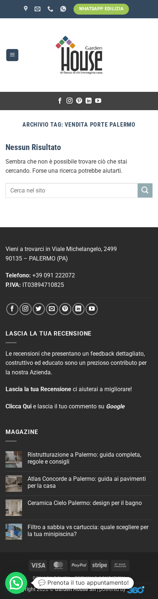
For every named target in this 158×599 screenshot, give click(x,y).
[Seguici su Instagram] (69, 101)
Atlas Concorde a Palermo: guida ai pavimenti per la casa (87, 482)
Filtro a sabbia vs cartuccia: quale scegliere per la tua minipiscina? (88, 531)
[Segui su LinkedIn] (88, 101)
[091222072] (51, 9)
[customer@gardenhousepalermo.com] (38, 9)
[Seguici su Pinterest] (79, 101)
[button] (12, 55)
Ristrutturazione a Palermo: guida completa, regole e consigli (84, 458)
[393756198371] (64, 9)
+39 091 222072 (53, 275)
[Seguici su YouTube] (98, 101)
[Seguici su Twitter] (39, 309)
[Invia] (145, 190)
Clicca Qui (19, 406)
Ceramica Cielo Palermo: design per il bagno (85, 502)
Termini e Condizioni (100, 578)
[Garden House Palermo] (26, 9)
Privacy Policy (51, 578)
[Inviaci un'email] (52, 309)
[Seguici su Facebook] (60, 101)
